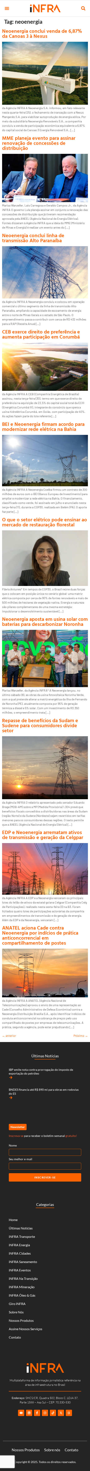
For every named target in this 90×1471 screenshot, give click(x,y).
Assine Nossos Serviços (25, 1329)
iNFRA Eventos (20, 1270)
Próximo (80, 1035)
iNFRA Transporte (22, 1236)
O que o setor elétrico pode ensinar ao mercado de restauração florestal (44, 522)
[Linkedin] (29, 1413)
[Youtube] (21, 1413)
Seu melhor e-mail (20, 1159)
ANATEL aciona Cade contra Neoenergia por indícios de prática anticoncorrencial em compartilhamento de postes (40, 935)
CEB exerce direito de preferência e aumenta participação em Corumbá (41, 334)
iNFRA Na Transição (23, 1278)
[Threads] (69, 1413)
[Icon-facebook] (37, 1413)
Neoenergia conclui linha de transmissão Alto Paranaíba (33, 237)
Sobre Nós (16, 1312)
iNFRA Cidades (20, 1253)
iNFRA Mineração (22, 1287)
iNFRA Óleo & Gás (22, 1295)
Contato (15, 1337)
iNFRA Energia (19, 1245)
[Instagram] (45, 1413)
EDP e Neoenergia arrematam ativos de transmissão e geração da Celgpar (42, 834)
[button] (6, 8)
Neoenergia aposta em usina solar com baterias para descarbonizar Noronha (45, 621)
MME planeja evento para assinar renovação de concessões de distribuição (38, 143)
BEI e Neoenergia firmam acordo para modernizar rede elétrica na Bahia (43, 426)
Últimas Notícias (21, 1228)
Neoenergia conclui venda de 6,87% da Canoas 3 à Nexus (42, 33)
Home (13, 1220)
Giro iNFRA (17, 1304)
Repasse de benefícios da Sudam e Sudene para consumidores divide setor (40, 725)
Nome (13, 1145)
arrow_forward (11, 1077)
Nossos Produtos (21, 1320)
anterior (9, 1035)
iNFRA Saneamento (23, 1262)
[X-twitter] (61, 1413)
